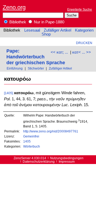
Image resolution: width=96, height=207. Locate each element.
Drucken (84, 43)
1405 (27, 141)
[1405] (8, 93)
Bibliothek (17, 22)
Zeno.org (14, 7)
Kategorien (84, 30)
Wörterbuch (31, 146)
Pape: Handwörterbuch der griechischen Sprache (35, 56)
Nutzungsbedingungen (66, 158)
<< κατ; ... (59, 52)
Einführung (15, 68)
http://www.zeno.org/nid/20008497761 (50, 131)
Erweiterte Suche (79, 9)
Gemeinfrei (31, 136)
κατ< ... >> (81, 52)
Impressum (67, 161)
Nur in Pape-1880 (48, 22)
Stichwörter (36, 68)
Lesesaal (32, 30)
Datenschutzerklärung (39, 161)
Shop (46, 34)
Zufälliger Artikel (57, 30)
